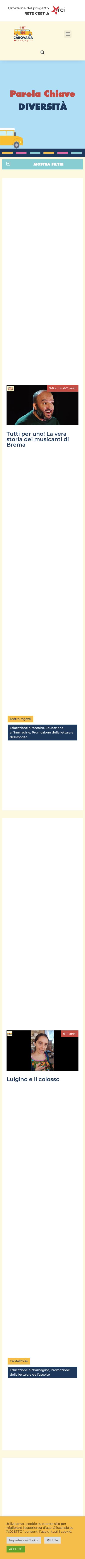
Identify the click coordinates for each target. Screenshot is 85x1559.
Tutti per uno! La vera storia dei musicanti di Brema (38, 439)
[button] (67, 34)
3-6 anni (55, 388)
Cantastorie (19, 1361)
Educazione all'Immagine (29, 1370)
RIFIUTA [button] (52, 1540)
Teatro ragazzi (20, 719)
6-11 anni (69, 388)
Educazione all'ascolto (27, 728)
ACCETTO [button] (15, 1549)
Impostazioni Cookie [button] (23, 1540)
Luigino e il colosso (33, 1079)
